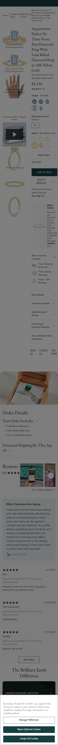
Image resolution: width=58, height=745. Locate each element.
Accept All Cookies (29, 739)
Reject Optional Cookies (29, 730)
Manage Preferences (29, 720)
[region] (29, 720)
